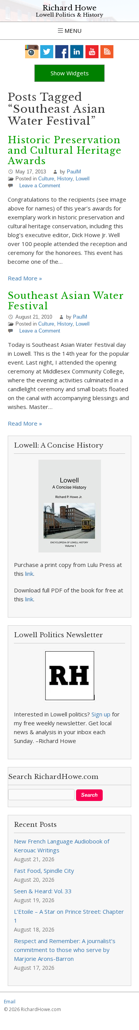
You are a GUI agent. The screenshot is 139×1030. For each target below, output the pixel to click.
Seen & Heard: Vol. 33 (43, 891)
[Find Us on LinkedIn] (77, 51)
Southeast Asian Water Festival (66, 301)
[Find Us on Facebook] (62, 51)
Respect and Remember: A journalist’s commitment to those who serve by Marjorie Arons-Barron (64, 949)
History (65, 179)
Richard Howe (69, 8)
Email (9, 1001)
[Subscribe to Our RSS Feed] (107, 51)
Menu (72, 30)
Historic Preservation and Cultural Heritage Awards (65, 150)
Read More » (25, 278)
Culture (46, 179)
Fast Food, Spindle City (44, 870)
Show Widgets (70, 73)
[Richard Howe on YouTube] (92, 51)
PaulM (74, 172)
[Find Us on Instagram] (32, 51)
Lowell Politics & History (69, 15)
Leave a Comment (39, 185)
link (29, 573)
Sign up (101, 714)
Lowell (83, 179)
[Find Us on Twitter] (47, 51)
